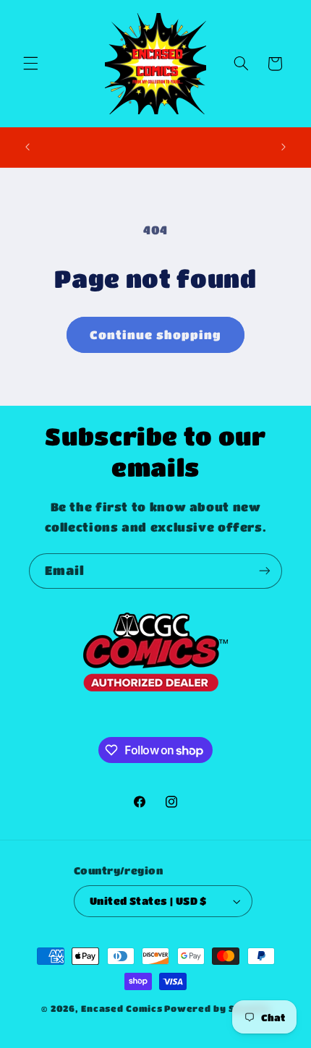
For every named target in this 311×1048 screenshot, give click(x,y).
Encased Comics (121, 1008)
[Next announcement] (283, 147)
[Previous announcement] (27, 147)
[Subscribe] (264, 571)
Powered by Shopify (216, 1008)
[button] (30, 63)
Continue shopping (156, 334)
